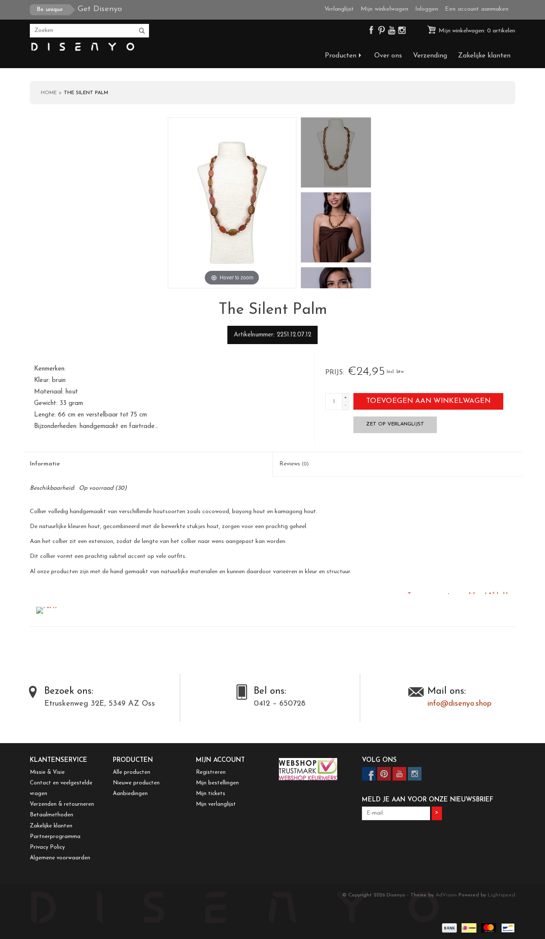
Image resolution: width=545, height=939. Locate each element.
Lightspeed (501, 895)
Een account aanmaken (476, 9)
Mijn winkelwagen (384, 9)
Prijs (334, 372)
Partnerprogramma (55, 836)
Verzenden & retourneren (62, 804)
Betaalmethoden (51, 815)
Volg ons (379, 760)
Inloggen (426, 9)
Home (49, 92)
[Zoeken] (142, 31)
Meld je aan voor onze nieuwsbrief (427, 800)
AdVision (446, 895)
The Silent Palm (86, 92)
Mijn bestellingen (217, 783)
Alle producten (131, 772)
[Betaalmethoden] (449, 927)
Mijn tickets (210, 793)
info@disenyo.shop (459, 704)
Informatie (45, 464)
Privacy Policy (47, 847)
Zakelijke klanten (484, 55)
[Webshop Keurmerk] (314, 769)
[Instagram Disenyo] (402, 32)
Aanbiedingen (130, 793)
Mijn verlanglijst (216, 804)
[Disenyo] (82, 47)
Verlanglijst (339, 9)
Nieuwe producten (136, 783)
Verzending (430, 55)
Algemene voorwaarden (60, 858)
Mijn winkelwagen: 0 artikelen (476, 31)
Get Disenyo (79, 9)
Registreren (211, 772)
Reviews (294, 464)
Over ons (388, 55)
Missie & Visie (47, 772)
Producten (340, 55)
